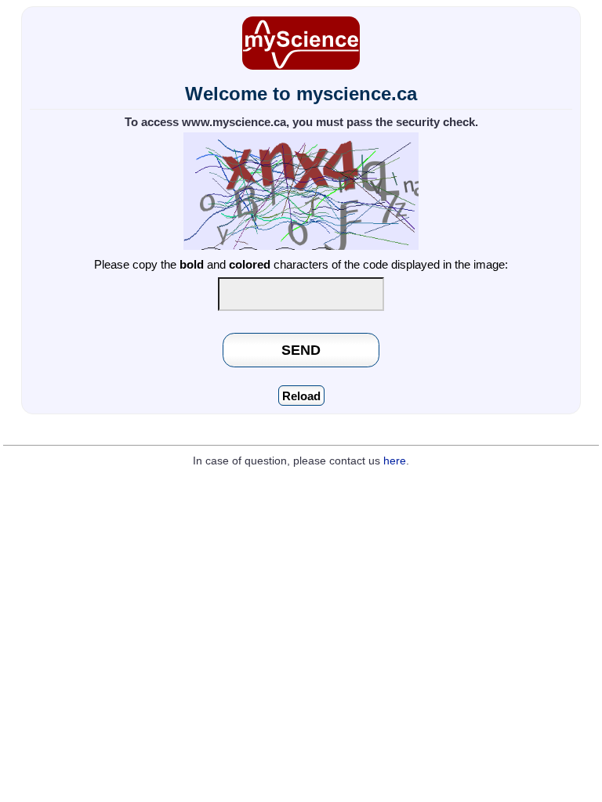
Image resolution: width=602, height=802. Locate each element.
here (394, 461)
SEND (301, 349)
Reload (301, 396)
